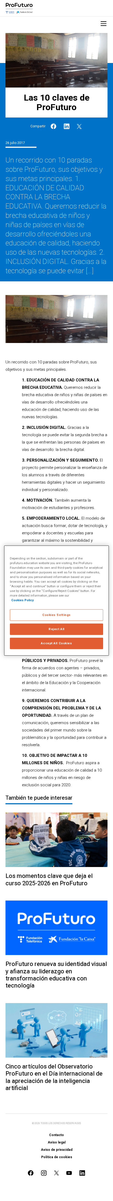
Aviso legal (57, 1142)
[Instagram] (44, 1173)
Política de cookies (56, 1157)
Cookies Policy (22, 600)
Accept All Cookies (56, 643)
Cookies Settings (56, 615)
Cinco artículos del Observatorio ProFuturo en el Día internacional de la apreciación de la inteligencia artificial (54, 1077)
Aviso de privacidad (56, 1149)
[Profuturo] (19, 8)
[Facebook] (53, 126)
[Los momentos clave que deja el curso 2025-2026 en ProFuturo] (56, 839)
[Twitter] (79, 126)
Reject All (56, 629)
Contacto (56, 1135)
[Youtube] (69, 1173)
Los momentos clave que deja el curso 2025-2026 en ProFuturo (49, 879)
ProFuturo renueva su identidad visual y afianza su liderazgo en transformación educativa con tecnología (56, 975)
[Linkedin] (66, 126)
